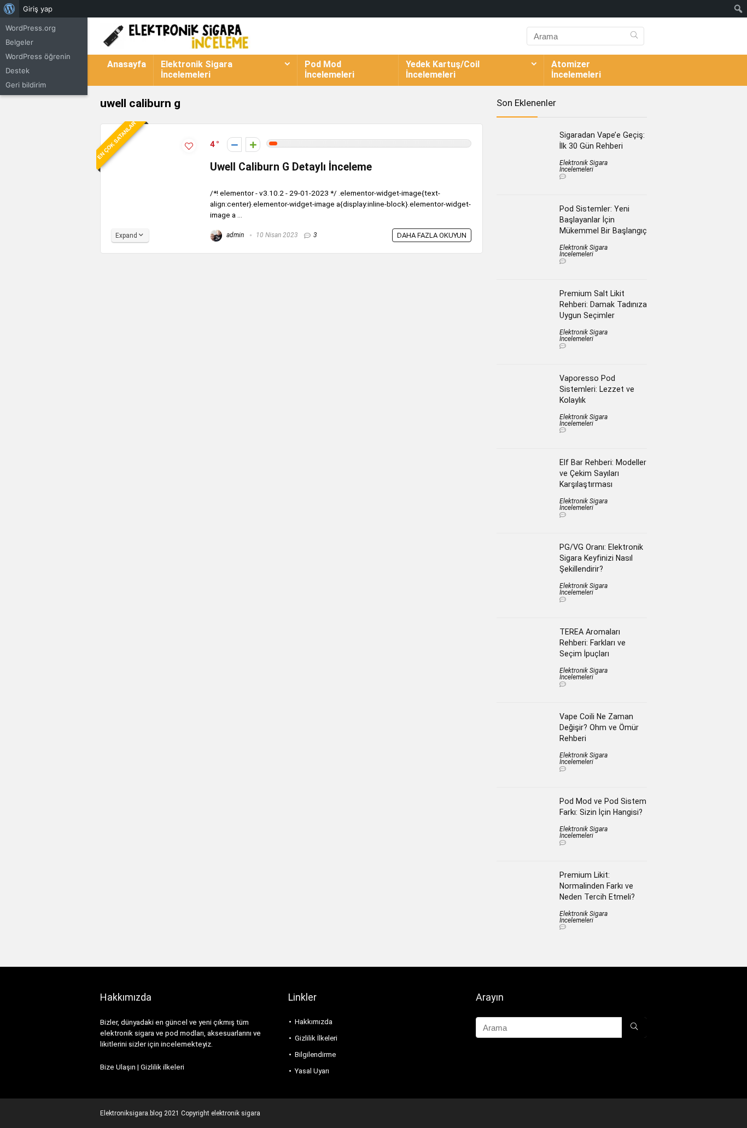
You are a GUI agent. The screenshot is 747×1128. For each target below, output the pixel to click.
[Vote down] (234, 144)
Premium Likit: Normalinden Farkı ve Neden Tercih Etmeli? (597, 886)
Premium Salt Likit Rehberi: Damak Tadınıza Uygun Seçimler (603, 304)
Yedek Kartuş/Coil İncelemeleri (443, 69)
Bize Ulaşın (118, 1067)
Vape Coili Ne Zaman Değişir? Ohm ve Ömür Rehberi (599, 727)
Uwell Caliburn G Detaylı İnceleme (291, 167)
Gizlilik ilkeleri (162, 1067)
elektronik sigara (235, 1113)
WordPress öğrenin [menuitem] (38, 56)
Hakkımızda (313, 1022)
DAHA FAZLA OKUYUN (431, 235)
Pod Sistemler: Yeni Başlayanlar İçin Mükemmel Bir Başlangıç (603, 219)
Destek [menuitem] (17, 70)
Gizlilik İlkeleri (316, 1038)
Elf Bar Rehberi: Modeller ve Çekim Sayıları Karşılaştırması (602, 473)
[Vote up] (253, 144)
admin (234, 235)
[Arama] (634, 36)
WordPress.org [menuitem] (30, 28)
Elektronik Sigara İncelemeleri (196, 69)
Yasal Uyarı (312, 1071)
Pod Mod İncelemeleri (329, 69)
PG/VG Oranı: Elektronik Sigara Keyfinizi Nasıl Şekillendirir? (601, 558)
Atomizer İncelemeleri (576, 69)
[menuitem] (9, 8)
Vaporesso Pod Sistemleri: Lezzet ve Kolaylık (596, 389)
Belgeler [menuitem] (19, 42)
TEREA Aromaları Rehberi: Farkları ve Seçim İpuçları (592, 642)
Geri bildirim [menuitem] (25, 84)
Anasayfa (126, 64)
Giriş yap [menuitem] (37, 8)
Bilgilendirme (315, 1054)
